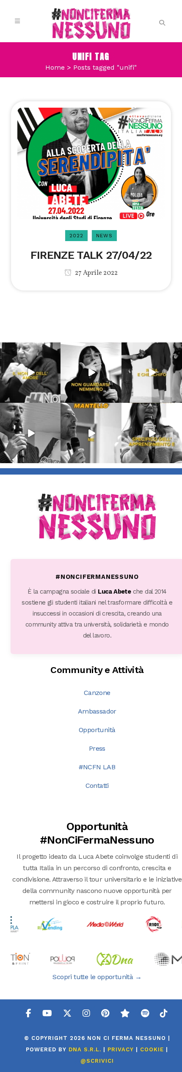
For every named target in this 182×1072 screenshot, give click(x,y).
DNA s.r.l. (86, 1049)
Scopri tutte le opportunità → (96, 977)
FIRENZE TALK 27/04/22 (91, 255)
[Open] (30, 372)
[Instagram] (55, 398)
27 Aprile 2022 (96, 273)
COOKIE (152, 1049)
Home (55, 67)
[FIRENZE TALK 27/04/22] (90, 163)
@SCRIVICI (97, 1061)
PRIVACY (121, 1049)
